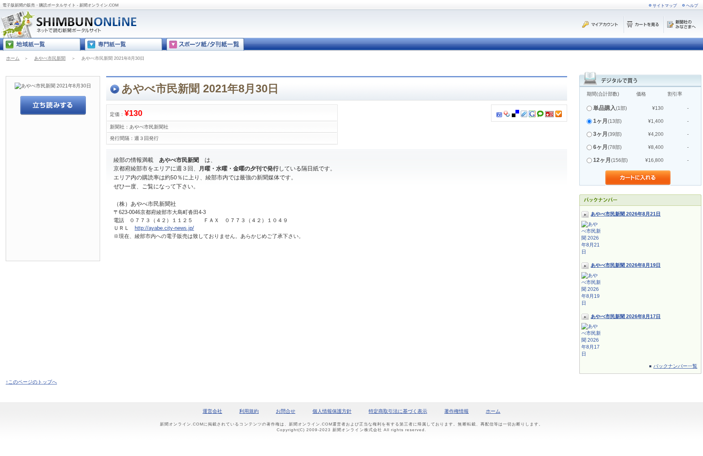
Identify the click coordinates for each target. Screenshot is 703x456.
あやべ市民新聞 (49, 58)
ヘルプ (692, 5)
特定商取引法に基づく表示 (398, 411)
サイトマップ (665, 5)
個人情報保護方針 (332, 411)
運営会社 (212, 411)
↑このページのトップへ (31, 382)
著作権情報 (456, 411)
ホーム (13, 58)
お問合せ (285, 411)
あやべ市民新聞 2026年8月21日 (626, 214)
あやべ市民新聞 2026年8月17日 (626, 316)
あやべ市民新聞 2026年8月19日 (626, 265)
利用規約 (249, 411)
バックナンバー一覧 (675, 366)
